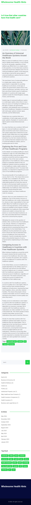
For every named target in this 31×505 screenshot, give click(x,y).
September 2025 (6, 425)
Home (2, 20)
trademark (5, 455)
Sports (4, 377)
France (5, 344)
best (20, 462)
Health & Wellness (7, 383)
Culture (4, 386)
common (22, 455)
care (21, 459)
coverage (25, 462)
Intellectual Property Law (9, 391)
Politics (4, 388)
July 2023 (4, 430)
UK (25, 341)
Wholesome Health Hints (13, 2)
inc (10, 469)
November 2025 (5, 419)
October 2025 (5, 422)
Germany (11, 344)
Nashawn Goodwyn (15, 50)
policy (14, 462)
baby (11, 459)
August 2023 (4, 427)
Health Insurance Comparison (10, 397)
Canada (20, 341)
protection (5, 459)
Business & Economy (8, 380)
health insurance (6, 462)
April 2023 (4, 436)
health (16, 459)
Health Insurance (6, 400)
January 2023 (5, 442)
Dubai (11, 455)
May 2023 (4, 433)
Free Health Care (11, 341)
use (14, 469)
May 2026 (4, 416)
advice (26, 459)
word (16, 455)
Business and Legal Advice (9, 403)
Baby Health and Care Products (10, 394)
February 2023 (5, 439)
